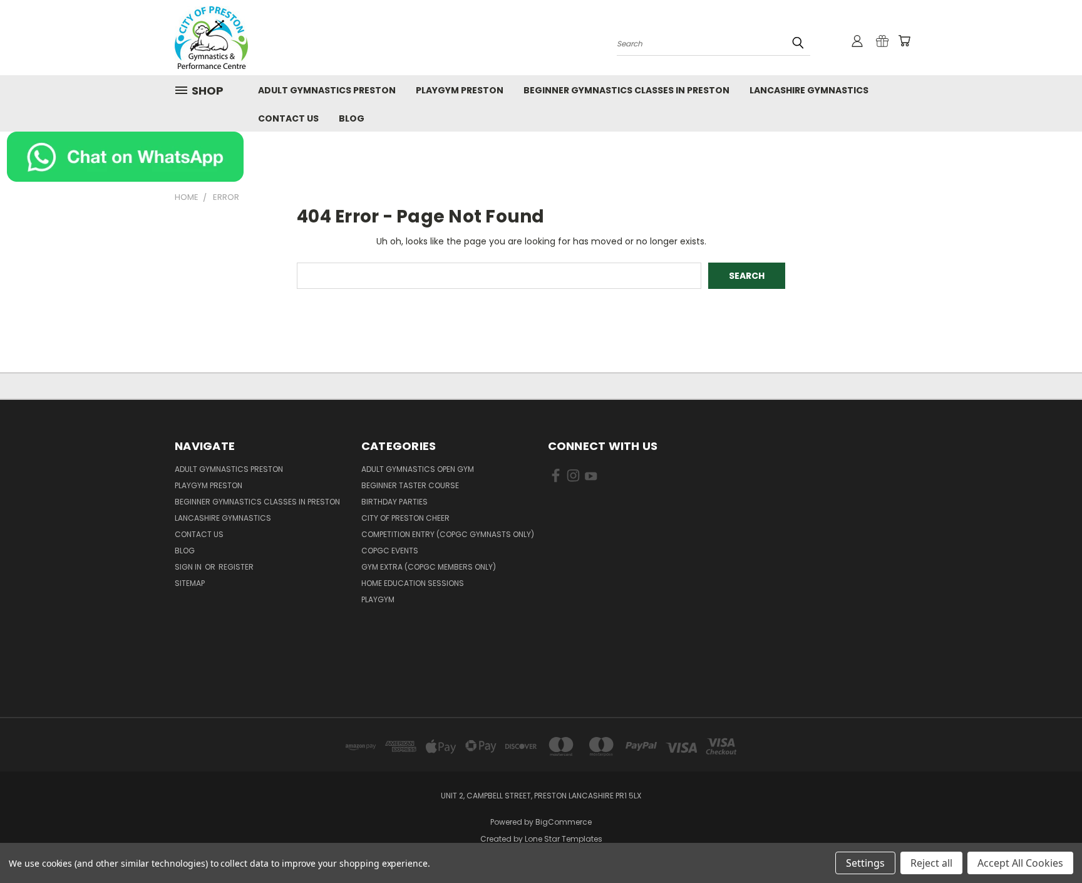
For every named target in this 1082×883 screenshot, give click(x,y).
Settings (865, 863)
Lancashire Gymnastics (809, 90)
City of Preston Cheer (405, 518)
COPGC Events (389, 550)
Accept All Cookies (1020, 863)
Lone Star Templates (563, 838)
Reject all (931, 863)
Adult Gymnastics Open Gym (417, 469)
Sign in (189, 567)
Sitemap (190, 583)
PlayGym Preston (459, 90)
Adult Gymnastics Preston (327, 90)
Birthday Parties (394, 501)
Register (236, 567)
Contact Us (288, 118)
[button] (541, 157)
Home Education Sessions (412, 583)
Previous (1049, 843)
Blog (351, 118)
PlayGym (377, 599)
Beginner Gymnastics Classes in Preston (626, 90)
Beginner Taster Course (410, 485)
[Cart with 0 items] (904, 40)
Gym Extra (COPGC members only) (428, 567)
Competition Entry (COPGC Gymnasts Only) (447, 534)
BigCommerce (563, 822)
